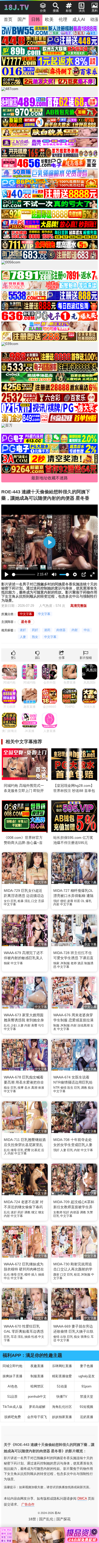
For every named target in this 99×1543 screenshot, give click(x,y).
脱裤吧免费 (12, 1417)
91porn (86, 1386)
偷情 (63, 1087)
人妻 (23, 637)
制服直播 (37, 1376)
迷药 (47, 630)
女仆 (7, 901)
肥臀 (27, 1150)
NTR (56, 1087)
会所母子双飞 (37, 1417)
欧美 (49, 19)
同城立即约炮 (12, 1366)
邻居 (77, 901)
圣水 (27, 1087)
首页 (8, 19)
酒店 (80, 963)
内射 (75, 630)
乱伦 (7, 1025)
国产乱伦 (46, 1519)
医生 (70, 1087)
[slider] (23, 574)
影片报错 (86, 658)
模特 (27, 1274)
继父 (34, 1212)
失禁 (90, 1212)
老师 (74, 963)
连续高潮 (83, 1025)
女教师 (57, 1212)
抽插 (41, 1274)
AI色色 (13, 1386)
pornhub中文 (37, 1396)
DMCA (82, 1498)
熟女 (35, 637)
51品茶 (12, 1396)
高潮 (34, 1087)
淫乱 (27, 901)
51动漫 (62, 1386)
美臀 (34, 1025)
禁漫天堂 (86, 1396)
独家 (7, 963)
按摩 (21, 1087)
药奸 (35, 630)
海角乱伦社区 (62, 1407)
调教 (84, 1087)
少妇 (14, 1025)
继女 (41, 1212)
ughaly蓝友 (86, 1376)
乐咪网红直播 (62, 1366)
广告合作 (28, 1504)
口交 (34, 901)
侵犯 (63, 901)
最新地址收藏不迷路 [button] (49, 478)
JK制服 (65, 963)
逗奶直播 (86, 1417)
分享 (62, 658)
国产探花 (63, 1519)
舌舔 (41, 901)
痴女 (7, 1087)
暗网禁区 (37, 1386)
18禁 (32, 1519)
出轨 (63, 1337)
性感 (34, 1337)
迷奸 (23, 630)
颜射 (56, 1274)
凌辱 (70, 901)
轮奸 (66, 1212)
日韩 (35, 19)
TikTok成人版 (12, 1407)
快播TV (61, 1396)
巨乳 (14, 901)
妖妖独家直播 (62, 1417)
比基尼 (35, 1150)
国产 (22, 19)
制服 (56, 1025)
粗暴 (21, 901)
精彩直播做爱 (62, 1376)
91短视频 (86, 1407)
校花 (77, 1274)
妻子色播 (86, 1366)
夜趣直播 (37, 1366)
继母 (14, 1150)
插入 (34, 1274)
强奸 (56, 901)
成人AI (78, 19)
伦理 (63, 19)
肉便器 (60, 630)
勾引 (41, 1025)
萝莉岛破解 (37, 1407)
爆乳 (89, 901)
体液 (41, 1087)
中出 (87, 630)
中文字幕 (26, 614)
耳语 (14, 1337)
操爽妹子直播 (12, 1376)
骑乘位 (85, 1337)
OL (83, 901)
